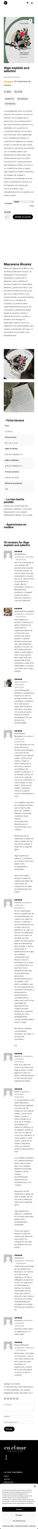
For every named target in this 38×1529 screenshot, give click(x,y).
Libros (6, 1476)
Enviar (9, 1429)
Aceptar (19, 1509)
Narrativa (9, 99)
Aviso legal (32, 1526)
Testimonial (10, 104)
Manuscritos (8, 1482)
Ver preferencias (19, 1521)
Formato (8, 203)
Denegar (19, 1515)
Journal (7, 1479)
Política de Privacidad (21, 1526)
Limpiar (31, 206)
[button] (35, 1486)
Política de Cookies (8, 1526)
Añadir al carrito (23, 217)
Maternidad (23, 99)
